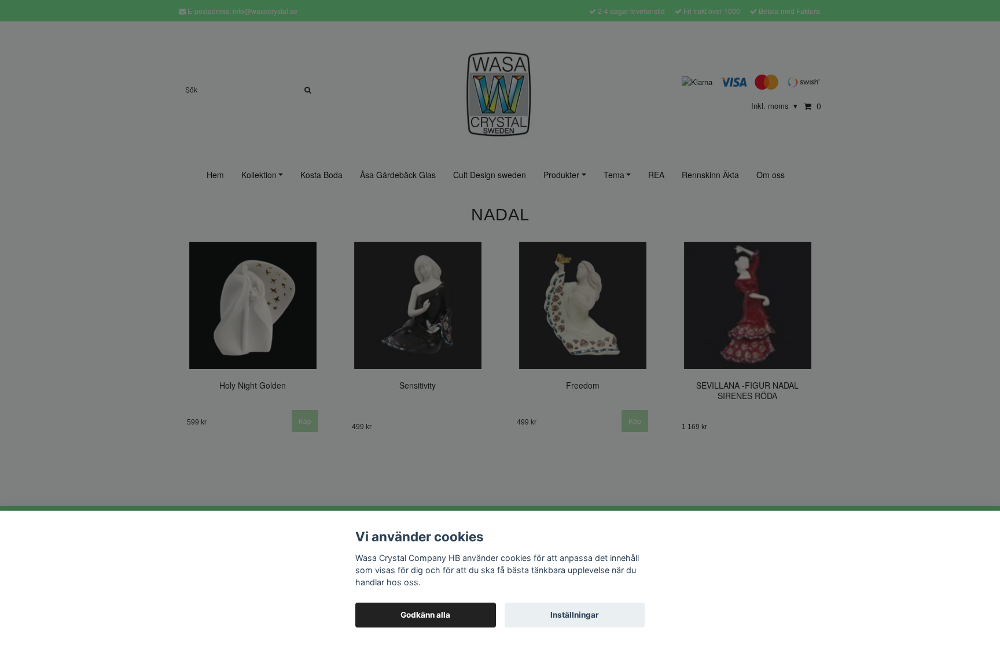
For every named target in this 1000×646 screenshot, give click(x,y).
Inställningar (574, 614)
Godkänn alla (425, 614)
